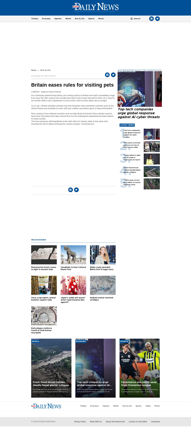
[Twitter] (157, 18)
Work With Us (96, 422)
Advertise (155, 422)
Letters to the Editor (138, 422)
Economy (46, 19)
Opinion (57, 19)
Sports (91, 19)
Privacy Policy (80, 422)
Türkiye (34, 19)
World (68, 19)
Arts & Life (79, 19)
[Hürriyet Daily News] (96, 7)
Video (148, 406)
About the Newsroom (115, 422)
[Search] (132, 19)
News (33, 70)
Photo (101, 19)
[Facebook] (151, 18)
